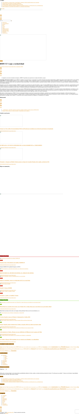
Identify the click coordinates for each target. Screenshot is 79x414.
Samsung (63, 348)
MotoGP (33, 348)
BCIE (15, 346)
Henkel (59, 346)
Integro (75, 346)
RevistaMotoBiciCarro (54, 348)
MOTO (3, 24)
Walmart (6, 350)
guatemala (54, 347)
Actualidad (4, 355)
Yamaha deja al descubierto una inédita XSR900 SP (11, 3)
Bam (7, 346)
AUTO (3, 26)
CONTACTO (4, 32)
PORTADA (4, 22)
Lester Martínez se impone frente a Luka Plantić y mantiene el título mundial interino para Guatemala (20, 2)
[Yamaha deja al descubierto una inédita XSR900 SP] (10, 258)
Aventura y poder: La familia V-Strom (9, 295)
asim (3, 346)
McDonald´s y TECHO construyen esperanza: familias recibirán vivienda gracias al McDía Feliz (20, 109)
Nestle (37, 348)
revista (46, 348)
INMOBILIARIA (5, 30)
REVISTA (4, 31)
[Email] (39, 74)
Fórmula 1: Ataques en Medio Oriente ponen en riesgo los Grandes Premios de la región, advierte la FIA (24, 161)
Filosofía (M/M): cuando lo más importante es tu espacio (12, 4)
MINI (30, 348)
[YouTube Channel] (39, 19)
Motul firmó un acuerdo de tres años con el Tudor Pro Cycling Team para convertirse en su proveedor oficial (25, 306)
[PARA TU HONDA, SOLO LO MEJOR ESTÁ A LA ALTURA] (12, 276)
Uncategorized (5, 364)
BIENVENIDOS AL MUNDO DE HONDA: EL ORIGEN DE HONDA (16, 6)
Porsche (42, 348)
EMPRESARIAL (5, 28)
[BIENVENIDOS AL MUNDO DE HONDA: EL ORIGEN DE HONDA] (14, 268)
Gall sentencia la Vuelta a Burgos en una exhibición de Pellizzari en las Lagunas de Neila (21, 332)
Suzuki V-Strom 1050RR (6, 288)
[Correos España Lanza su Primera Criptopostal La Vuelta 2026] (12, 312)
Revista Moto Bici (12, 66)
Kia (78, 346)
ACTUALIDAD (5, 23)
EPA (39, 346)
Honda (63, 347)
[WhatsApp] (39, 70)
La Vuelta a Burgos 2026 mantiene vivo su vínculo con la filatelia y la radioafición (19, 339)
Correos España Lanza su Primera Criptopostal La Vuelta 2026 (15, 317)
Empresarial (4, 360)
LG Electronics (16, 348)
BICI (3, 25)
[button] (1, 252)
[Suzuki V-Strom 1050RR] (5, 283)
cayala (27, 346)
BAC (5, 346)
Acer (1, 347)
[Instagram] (39, 17)
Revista (3, 362)
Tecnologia (2, 350)
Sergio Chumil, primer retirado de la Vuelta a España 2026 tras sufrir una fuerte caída (20, 324)
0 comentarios (18, 66)
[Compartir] (39, 75)
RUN (3, 27)
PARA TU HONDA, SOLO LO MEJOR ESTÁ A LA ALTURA (15, 280)
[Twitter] (39, 72)
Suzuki (74, 348)
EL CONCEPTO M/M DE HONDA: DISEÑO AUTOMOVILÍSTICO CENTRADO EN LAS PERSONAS (22, 5)
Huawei (67, 347)
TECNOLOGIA (5, 29)
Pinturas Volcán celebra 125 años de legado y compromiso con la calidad (16, 110)
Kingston (2, 348)
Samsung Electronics (69, 348)
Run (5, 359)
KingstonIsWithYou (8, 348)
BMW (22, 66)
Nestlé (40, 348)
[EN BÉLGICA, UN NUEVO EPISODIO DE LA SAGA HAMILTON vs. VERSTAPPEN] (11, 143)
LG (12, 348)
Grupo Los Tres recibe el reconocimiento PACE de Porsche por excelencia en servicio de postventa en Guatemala (26, 128)
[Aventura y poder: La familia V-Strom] (7, 291)
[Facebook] (39, 15)
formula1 (45, 347)
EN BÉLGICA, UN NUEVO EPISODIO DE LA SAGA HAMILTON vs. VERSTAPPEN (21, 145)
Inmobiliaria (4, 361)
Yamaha (13, 350)
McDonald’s (26, 348)
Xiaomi (10, 350)
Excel (42, 346)
